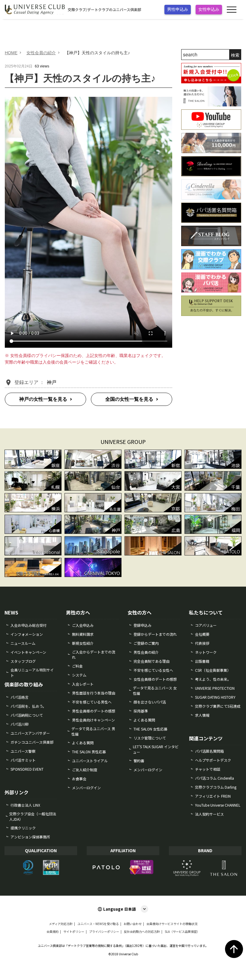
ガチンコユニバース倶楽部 (31, 742)
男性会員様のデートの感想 (93, 710)
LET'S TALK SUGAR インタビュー (155, 749)
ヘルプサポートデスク (213, 760)
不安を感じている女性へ (153, 670)
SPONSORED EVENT (27, 769)
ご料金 (77, 665)
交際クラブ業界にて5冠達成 (217, 706)
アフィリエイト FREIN (213, 796)
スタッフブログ (23, 661)
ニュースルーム (22, 643)
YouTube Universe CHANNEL (217, 805)
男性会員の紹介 (146, 652)
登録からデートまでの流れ (155, 634)
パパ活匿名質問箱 (209, 751)
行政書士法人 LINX (25, 805)
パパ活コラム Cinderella (214, 778)
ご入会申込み (83, 625)
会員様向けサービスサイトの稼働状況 (171, 923)
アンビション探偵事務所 (30, 836)
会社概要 (202, 634)
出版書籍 (202, 661)
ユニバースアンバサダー (30, 733)
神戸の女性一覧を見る (43, 399)
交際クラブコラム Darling (215, 787)
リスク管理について (150, 737)
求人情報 (202, 715)
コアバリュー (206, 625)
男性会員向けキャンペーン (93, 719)
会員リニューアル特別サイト (32, 672)
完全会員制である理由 (152, 661)
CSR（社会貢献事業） (213, 670)
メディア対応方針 (61, 923)
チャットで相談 (207, 769)
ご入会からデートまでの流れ (93, 654)
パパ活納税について (26, 715)
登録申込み (143, 625)
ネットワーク (206, 652)
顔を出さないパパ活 (150, 701)
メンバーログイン (86, 787)
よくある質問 (83, 742)
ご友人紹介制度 (84, 769)
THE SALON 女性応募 (150, 728)
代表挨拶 (202, 643)
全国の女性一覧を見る (129, 399)
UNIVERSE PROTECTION (215, 688)
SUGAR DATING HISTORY (215, 697)
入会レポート (83, 683)
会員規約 (52, 931)
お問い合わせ (133, 923)
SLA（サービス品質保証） (182, 931)
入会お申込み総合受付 (28, 625)
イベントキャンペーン (28, 652)
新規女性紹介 (83, 643)
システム (79, 674)
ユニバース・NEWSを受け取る (98, 923)
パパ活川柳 (19, 724)
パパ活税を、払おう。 (28, 706)
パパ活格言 (19, 697)
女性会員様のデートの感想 (155, 679)
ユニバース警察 (22, 751)
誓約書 (139, 760)
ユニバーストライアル (90, 760)
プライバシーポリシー (104, 931)
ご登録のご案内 (146, 643)
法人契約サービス (209, 814)
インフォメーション (26, 634)
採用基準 (141, 710)
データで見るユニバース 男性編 (93, 731)
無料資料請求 (83, 634)
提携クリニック (23, 827)
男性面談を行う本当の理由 (93, 692)
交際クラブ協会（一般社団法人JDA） (32, 816)
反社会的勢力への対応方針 (142, 931)
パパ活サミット (23, 760)
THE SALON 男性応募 (89, 751)
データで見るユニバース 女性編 (155, 690)
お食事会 (79, 778)
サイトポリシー (73, 931)
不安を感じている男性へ (92, 701)
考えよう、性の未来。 (213, 679)
